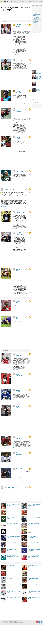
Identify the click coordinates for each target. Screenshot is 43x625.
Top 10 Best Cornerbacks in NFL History (33, 524)
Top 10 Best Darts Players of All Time (34, 598)
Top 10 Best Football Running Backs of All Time (34, 505)
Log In (27, 1)
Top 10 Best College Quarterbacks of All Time (33, 537)
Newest (14, 1)
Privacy (12, 621)
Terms (10, 621)
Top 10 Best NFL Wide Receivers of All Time (11, 511)
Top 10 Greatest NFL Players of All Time (34, 511)
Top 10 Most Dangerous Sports (34, 572)
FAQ (18, 621)
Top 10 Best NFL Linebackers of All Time (13, 537)
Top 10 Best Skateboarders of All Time (14, 585)
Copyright (15, 621)
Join (30, 1)
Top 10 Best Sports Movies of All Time (13, 573)
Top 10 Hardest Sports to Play (13, 578)
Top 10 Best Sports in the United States (33, 585)
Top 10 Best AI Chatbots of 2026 (37, 12)
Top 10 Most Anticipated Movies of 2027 (37, 15)
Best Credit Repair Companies (36, 25)
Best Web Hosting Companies (36, 31)
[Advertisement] (16, 81)
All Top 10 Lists (3, 5)
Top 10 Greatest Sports (12, 565)
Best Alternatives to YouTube (36, 28)
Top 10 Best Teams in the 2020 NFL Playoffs (34, 550)
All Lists (11, 1)
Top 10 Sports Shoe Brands (34, 591)
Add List (18, 1)
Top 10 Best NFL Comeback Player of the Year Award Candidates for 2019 (33, 556)
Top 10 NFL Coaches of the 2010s (12, 550)
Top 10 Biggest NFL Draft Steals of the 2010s (13, 543)
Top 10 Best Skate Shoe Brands (13, 597)
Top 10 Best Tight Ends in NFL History (34, 531)
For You (22, 1)
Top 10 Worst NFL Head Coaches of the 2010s (33, 543)
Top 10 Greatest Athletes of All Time (34, 566)
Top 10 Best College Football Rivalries (13, 524)
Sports (7, 5)
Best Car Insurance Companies (36, 18)
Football (11, 5)
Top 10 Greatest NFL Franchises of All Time (11, 531)
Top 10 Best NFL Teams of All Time (34, 518)
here (33, 106)
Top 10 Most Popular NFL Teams (12, 518)
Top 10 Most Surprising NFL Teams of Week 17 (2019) (13, 556)
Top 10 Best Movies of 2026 (36, 8)
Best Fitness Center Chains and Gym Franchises (36, 21)
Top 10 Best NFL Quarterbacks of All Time (13, 505)
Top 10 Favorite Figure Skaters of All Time (14, 592)
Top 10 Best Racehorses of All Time (34, 579)
